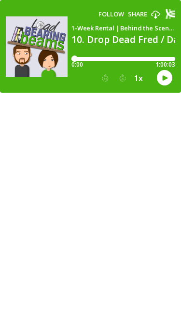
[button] (155, 15)
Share (137, 14)
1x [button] (138, 78)
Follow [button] (111, 14)
